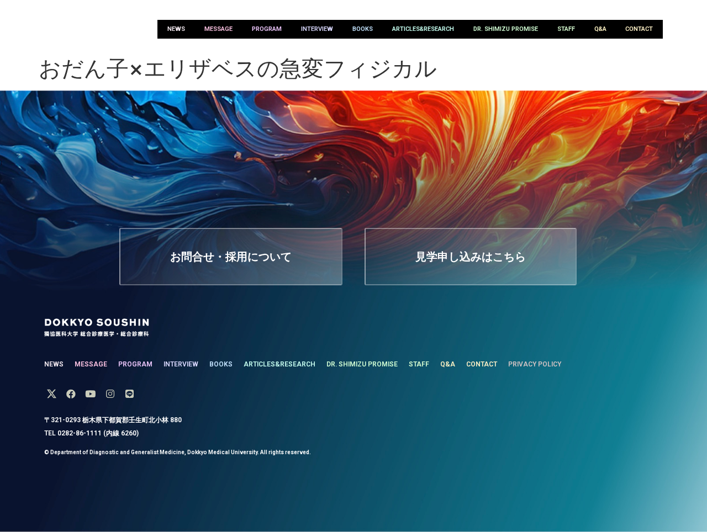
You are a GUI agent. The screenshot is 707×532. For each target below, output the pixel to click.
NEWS (176, 29)
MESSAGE (218, 29)
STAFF (566, 29)
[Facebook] (71, 393)
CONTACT (639, 29)
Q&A (600, 29)
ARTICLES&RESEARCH (423, 29)
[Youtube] (90, 393)
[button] (230, 256)
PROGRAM (267, 29)
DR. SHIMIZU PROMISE (505, 29)
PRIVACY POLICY (534, 364)
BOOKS (362, 29)
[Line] (129, 393)
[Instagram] (110, 393)
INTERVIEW (317, 29)
